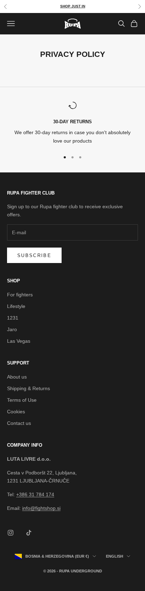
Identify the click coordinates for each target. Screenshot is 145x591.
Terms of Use (22, 400)
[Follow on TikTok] (28, 532)
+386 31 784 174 (35, 494)
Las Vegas (18, 341)
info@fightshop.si (41, 508)
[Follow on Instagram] (10, 532)
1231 (12, 318)
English (114, 556)
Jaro (12, 329)
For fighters (20, 294)
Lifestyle (16, 306)
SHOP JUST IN (72, 6)
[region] (72, 123)
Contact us (19, 423)
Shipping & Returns (28, 388)
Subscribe (34, 255)
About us (17, 377)
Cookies (16, 411)
